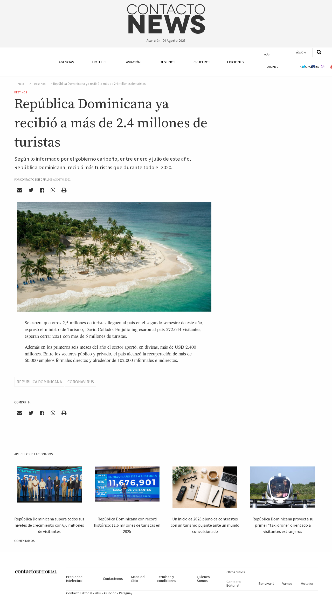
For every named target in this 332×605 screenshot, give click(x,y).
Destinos (168, 62)
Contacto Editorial (233, 583)
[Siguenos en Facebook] (313, 66)
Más (267, 54)
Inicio (20, 84)
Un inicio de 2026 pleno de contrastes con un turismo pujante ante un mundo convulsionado (205, 525)
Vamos (287, 583)
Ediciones (235, 62)
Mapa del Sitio (138, 578)
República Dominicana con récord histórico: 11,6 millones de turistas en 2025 (127, 525)
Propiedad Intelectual (74, 578)
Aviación (133, 62)
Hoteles (99, 62)
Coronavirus (80, 381)
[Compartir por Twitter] (31, 190)
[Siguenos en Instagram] (322, 66)
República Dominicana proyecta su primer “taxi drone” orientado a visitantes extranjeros (282, 525)
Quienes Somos (203, 578)
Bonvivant (266, 583)
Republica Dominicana (39, 381)
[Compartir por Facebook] (42, 190)
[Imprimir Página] (64, 190)
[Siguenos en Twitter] (303, 66)
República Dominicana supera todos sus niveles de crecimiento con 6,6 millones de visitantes (49, 525)
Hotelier (307, 583)
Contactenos (113, 578)
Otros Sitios (235, 572)
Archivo (273, 66)
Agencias (66, 62)
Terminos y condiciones (166, 578)
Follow (301, 52)
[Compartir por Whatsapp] (53, 190)
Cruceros (201, 62)
